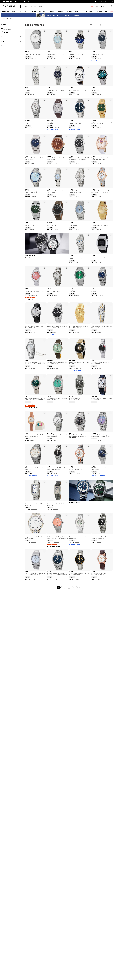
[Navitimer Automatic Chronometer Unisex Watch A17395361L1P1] (66, 340)
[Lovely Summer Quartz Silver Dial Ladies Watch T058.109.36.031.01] (44, 412)
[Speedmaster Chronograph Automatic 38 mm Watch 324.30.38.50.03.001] (44, 168)
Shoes (91, 11)
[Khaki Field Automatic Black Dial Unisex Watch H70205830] (66, 201)
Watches (26, 11)
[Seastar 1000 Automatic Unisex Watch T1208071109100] (110, 66)
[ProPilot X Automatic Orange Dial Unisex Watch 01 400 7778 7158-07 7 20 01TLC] (66, 514)
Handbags (42, 11)
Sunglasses (51, 11)
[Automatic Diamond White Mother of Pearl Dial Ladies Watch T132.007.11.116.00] (44, 340)
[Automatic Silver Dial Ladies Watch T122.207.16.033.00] (44, 304)
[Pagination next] (79, 587)
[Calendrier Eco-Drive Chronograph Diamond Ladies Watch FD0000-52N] (110, 412)
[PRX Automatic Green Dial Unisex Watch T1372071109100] (44, 201)
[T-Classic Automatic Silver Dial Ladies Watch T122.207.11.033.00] (88, 234)
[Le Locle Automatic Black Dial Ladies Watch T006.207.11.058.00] (66, 445)
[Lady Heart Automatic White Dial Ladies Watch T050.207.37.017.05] (110, 135)
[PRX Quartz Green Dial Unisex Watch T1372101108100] (88, 267)
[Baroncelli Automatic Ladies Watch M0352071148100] (88, 514)
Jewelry (34, 11)
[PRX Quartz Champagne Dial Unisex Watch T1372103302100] (88, 304)
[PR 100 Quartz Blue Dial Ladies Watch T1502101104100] (110, 445)
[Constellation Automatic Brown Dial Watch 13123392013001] (66, 135)
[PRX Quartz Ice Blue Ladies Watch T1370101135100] (66, 168)
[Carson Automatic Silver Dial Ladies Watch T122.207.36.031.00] (110, 551)
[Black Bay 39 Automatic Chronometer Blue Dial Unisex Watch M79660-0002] (66, 551)
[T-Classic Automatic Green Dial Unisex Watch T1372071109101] (66, 376)
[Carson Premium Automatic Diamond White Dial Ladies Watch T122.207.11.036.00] (66, 267)
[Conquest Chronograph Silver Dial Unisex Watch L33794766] (66, 412)
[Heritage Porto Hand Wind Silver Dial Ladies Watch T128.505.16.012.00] (88, 66)
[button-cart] (111, 6)
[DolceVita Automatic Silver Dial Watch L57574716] (44, 481)
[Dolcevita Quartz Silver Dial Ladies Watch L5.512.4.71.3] (66, 481)
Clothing (84, 11)
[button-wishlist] (108, 6)
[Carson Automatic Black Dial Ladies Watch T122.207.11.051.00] (110, 514)
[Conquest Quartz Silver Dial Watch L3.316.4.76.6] (44, 99)
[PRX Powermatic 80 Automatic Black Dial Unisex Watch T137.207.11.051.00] (88, 135)
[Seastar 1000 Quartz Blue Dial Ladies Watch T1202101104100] (88, 99)
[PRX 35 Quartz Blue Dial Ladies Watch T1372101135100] (88, 201)
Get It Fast (5, 32)
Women (19, 11)
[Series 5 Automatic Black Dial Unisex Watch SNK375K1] (110, 340)
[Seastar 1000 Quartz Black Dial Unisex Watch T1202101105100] (66, 304)
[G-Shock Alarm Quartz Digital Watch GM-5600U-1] (110, 234)
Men (13, 11)
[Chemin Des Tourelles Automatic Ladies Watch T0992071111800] (88, 168)
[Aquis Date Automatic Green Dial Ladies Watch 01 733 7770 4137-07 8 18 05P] (44, 376)
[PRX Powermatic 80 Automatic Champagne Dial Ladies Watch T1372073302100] (110, 201)
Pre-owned (99, 11)
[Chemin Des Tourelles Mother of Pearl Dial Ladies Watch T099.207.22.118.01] (110, 168)
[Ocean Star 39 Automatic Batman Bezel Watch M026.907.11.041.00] (88, 30)
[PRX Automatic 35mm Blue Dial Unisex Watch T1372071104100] (110, 30)
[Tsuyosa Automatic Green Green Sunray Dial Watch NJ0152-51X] (110, 99)
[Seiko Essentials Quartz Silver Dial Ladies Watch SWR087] (110, 304)
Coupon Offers (7, 29)
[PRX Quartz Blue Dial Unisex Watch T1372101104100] (44, 135)
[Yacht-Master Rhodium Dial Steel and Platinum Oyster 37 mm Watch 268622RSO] (88, 412)
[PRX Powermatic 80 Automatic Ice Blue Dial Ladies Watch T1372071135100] (66, 30)
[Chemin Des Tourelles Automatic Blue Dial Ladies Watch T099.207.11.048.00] (66, 66)
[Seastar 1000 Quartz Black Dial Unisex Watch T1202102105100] (88, 551)
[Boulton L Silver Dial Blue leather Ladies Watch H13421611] (110, 376)
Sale (111, 11)
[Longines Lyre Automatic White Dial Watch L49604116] (44, 514)
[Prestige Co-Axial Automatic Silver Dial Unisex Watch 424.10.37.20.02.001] (44, 30)
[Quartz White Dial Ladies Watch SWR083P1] (44, 66)
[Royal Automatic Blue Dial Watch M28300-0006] (110, 267)
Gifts (106, 11)
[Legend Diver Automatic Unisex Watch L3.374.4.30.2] (88, 340)
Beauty (77, 11)
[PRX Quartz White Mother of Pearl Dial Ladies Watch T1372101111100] (44, 551)
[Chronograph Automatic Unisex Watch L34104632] (66, 99)
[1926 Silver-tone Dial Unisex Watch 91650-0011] (44, 445)
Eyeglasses (60, 11)
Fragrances (69, 11)
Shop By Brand (5, 11)
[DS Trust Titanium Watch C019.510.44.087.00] (88, 376)
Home (2, 18)
